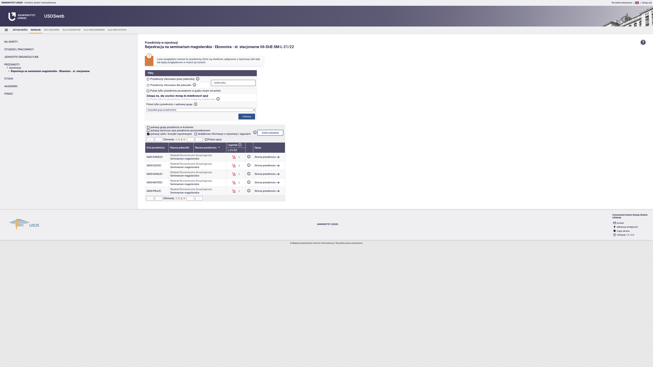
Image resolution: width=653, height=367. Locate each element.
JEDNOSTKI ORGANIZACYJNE (21, 56)
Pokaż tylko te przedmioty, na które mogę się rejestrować (182, 99)
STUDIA (8, 78)
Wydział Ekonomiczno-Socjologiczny (191, 155)
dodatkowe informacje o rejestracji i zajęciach (223, 133)
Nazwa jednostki (179, 147)
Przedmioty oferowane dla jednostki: (171, 85)
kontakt (620, 223)
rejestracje (15, 67)
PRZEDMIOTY (12, 64)
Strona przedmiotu (265, 157)
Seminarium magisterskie (184, 158)
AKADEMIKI (11, 86)
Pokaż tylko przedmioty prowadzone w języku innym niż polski (185, 90)
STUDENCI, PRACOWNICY (19, 49)
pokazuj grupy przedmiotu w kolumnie (171, 127)
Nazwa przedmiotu (206, 147)
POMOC (8, 93)
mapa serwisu (623, 231)
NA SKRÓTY (11, 41)
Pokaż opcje (215, 139)
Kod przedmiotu (156, 147)
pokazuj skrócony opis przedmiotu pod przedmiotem (180, 130)
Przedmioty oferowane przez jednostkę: (173, 79)
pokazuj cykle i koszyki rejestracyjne (171, 133)
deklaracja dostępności (627, 227)
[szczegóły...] (239, 157)
